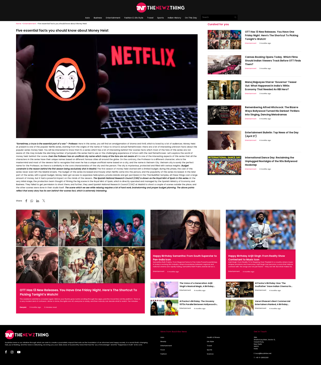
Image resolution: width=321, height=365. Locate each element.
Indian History (174, 17)
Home (18, 23)
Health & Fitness (213, 337)
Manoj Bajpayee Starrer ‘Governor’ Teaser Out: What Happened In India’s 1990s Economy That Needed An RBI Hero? (271, 85)
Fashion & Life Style (133, 17)
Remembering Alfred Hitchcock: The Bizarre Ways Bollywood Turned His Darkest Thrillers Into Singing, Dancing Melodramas (272, 111)
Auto (87, 17)
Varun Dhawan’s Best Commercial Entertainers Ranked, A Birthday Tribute (272, 304)
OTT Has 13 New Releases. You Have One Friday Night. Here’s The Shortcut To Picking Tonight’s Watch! (271, 35)
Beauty (163, 341)
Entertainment (113, 17)
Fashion (163, 354)
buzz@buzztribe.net (263, 353)
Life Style (210, 341)
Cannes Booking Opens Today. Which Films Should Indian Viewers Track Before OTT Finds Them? (273, 60)
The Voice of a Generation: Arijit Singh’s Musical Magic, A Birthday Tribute (197, 286)
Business (98, 17)
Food (162, 350)
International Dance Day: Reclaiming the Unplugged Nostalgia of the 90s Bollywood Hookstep (271, 161)
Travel (150, 17)
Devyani (23, 307)
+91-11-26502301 (262, 357)
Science (210, 354)
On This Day (191, 17)
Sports (160, 17)
